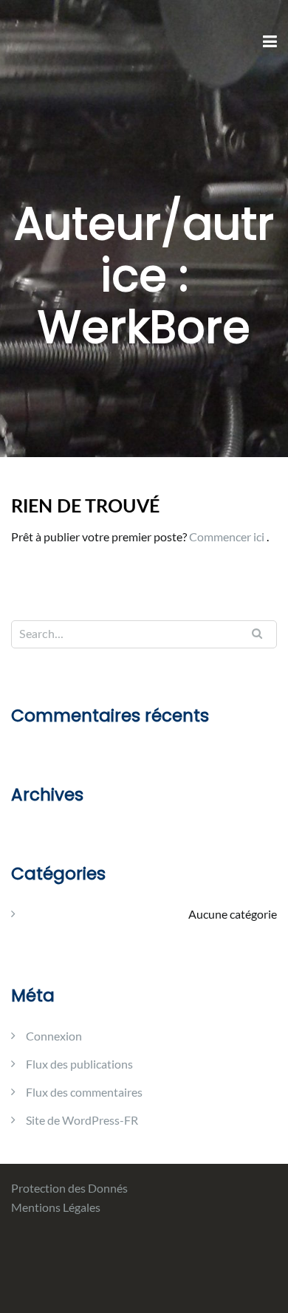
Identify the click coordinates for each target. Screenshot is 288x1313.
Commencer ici (228, 536)
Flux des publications (79, 1064)
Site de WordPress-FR (82, 1120)
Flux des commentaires (84, 1092)
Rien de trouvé (85, 507)
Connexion (54, 1036)
